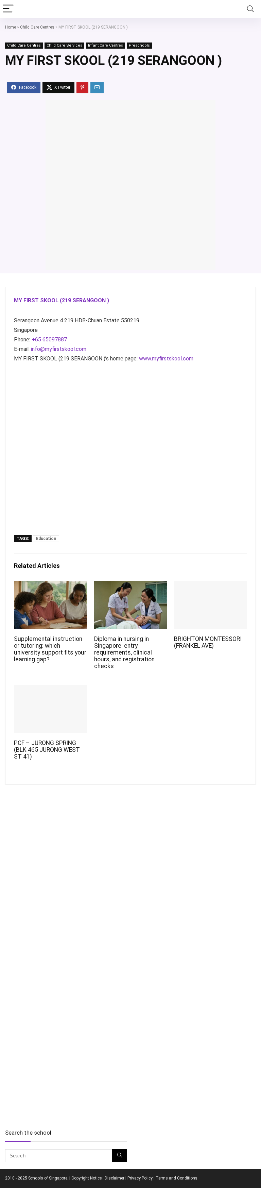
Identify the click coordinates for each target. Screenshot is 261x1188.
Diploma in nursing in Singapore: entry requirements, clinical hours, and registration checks (124, 652)
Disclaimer (114, 1178)
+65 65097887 (49, 339)
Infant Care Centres (105, 45)
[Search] (250, 9)
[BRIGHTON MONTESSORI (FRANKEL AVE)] (210, 585)
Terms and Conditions (176, 1178)
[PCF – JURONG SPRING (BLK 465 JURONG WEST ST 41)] (50, 689)
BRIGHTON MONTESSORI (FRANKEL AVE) (208, 642)
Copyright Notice (86, 1178)
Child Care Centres (37, 27)
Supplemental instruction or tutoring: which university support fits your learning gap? (50, 649)
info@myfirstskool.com (58, 349)
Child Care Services (64, 45)
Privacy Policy (140, 1178)
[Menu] (8, 9)
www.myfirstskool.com (166, 358)
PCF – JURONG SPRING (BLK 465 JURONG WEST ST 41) (47, 750)
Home (10, 27)
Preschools (139, 45)
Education (46, 538)
